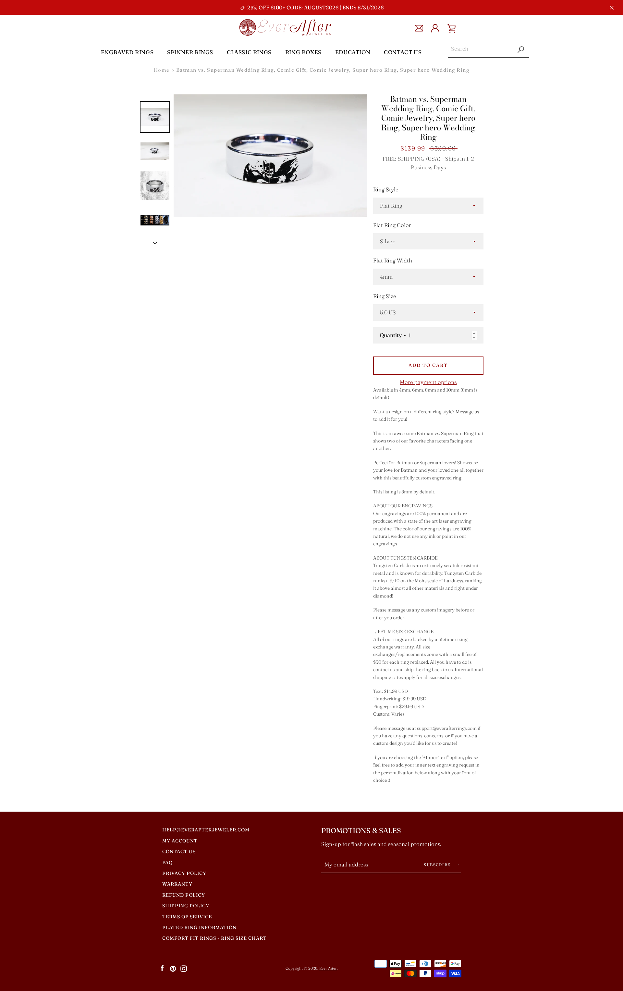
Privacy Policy (184, 873)
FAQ (167, 862)
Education (352, 52)
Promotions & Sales (361, 830)
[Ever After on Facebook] (162, 968)
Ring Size (384, 296)
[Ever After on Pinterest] (173, 968)
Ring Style (385, 189)
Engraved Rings (127, 52)
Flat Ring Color (392, 225)
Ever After (328, 968)
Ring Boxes (303, 52)
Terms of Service (187, 917)
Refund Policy (183, 895)
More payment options (428, 382)
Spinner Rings (190, 52)
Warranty (177, 884)
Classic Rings (249, 52)
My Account (180, 841)
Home (162, 70)
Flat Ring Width (392, 260)
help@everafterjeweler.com (206, 830)
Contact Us (402, 52)
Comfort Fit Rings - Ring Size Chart (214, 938)
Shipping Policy (185, 906)
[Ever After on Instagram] (183, 968)
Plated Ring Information (199, 927)
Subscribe (438, 864)
